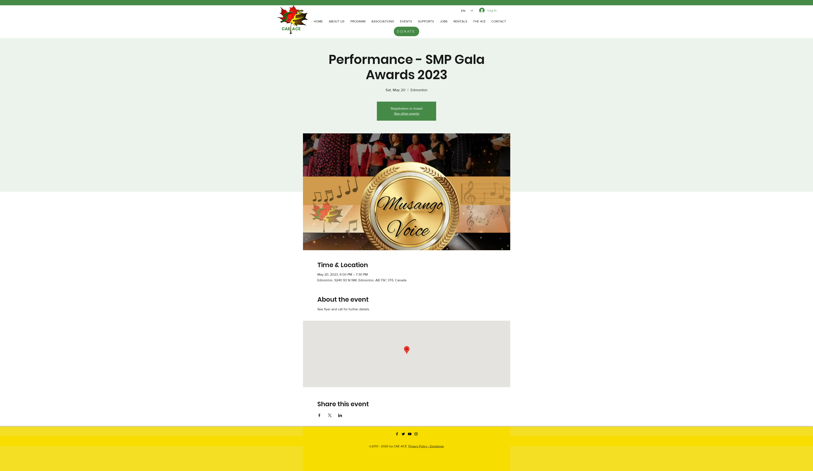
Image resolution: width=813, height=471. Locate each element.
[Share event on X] (330, 415)
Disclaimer (437, 446)
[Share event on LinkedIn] (340, 415)
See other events (406, 113)
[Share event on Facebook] (319, 415)
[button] (382, 21)
